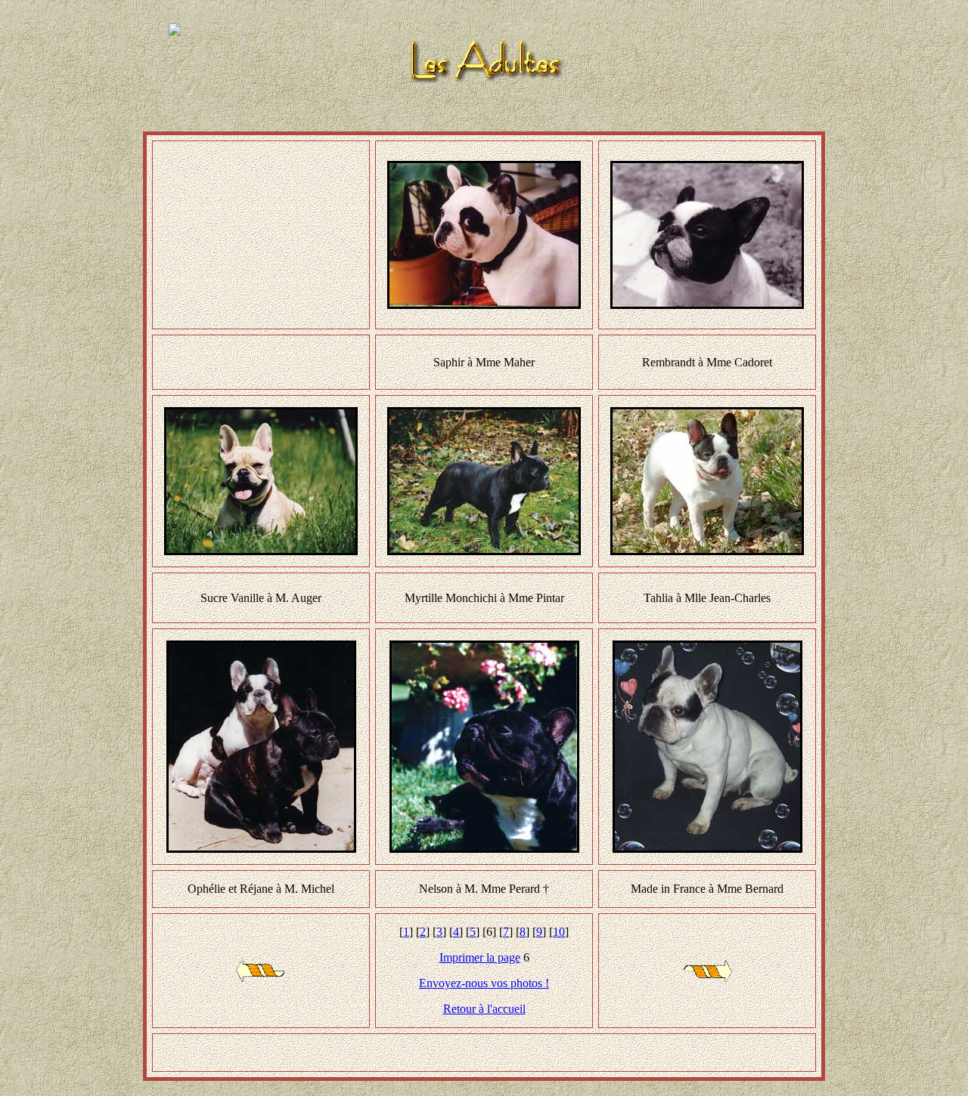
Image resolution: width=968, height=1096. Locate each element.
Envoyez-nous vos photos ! (484, 983)
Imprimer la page (479, 957)
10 (559, 931)
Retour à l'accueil (484, 1008)
